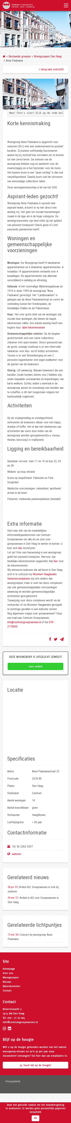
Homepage (9, 968)
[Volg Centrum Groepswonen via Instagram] (4, 1028)
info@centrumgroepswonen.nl (24, 622)
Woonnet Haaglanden (45, 574)
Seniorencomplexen (18, 578)
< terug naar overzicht (51, 69)
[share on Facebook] (50, 639)
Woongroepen (11, 977)
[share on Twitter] (55, 639)
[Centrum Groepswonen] (18, 5)
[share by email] (62, 639)
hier (20, 548)
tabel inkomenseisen (33, 327)
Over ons (8, 973)
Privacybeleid (12, 1081)
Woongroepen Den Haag (48, 56)
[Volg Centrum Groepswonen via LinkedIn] (9, 1028)
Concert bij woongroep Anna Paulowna (30, 937)
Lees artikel (35, 666)
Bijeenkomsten (11, 986)
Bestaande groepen (20, 56)
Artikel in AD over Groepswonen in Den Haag (33, 900)
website (16, 854)
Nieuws (7, 981)
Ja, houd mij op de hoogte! (35, 1065)
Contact (7, 990)
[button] (18, 106)
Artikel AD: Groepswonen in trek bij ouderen (33, 889)
